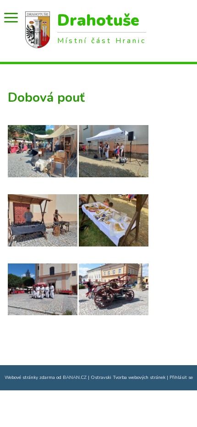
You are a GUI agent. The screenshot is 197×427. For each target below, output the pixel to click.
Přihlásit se (181, 377)
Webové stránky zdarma (30, 377)
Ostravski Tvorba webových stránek (128, 377)
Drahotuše (98, 21)
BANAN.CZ (75, 377)
